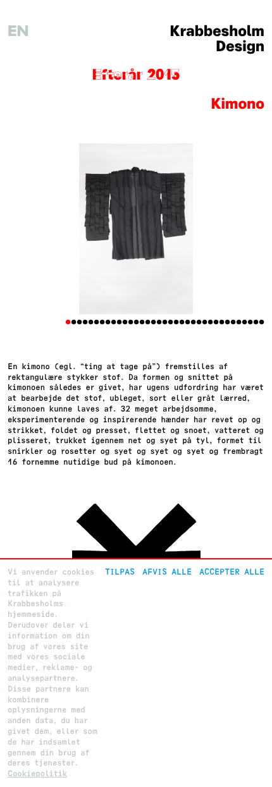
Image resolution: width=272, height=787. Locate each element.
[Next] (245, 229)
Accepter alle (231, 572)
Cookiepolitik (37, 773)
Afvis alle (167, 572)
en (18, 31)
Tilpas (120, 572)
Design (240, 46)
